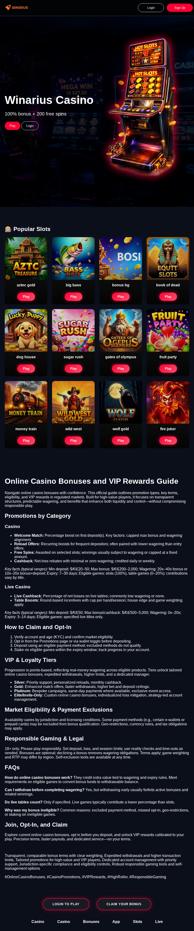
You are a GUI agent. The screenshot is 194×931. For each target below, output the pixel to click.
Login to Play (66, 904)
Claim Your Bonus (123, 904)
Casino (37, 922)
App (116, 922)
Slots (137, 922)
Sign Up (179, 7)
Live (159, 922)
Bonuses (91, 922)
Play (12, 126)
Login (151, 7)
